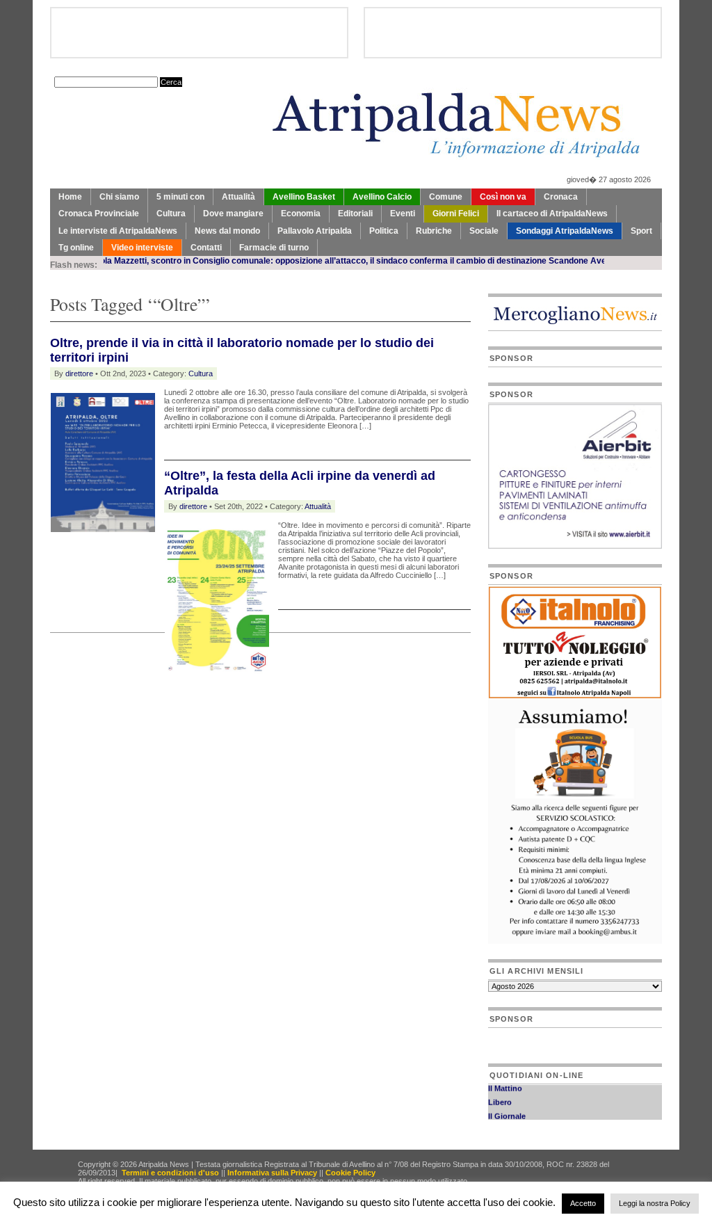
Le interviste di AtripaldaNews (117, 231)
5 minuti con (180, 197)
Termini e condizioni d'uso (170, 1172)
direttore (79, 373)
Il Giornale (507, 1111)
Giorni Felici (455, 213)
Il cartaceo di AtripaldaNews (552, 213)
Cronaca (561, 197)
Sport (641, 231)
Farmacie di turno (274, 247)
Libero (500, 1097)
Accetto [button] (583, 1203)
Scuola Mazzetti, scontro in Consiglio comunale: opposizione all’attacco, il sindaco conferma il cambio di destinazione (293, 261)
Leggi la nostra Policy (654, 1203)
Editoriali (355, 213)
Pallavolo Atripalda (314, 231)
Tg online (76, 247)
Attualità (238, 197)
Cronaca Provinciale (98, 213)
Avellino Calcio (382, 197)
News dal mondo (227, 231)
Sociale (484, 231)
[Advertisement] (212, 704)
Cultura (171, 213)
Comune (445, 197)
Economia (301, 213)
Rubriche (434, 231)
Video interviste (142, 247)
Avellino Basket (304, 197)
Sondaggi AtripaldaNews (564, 231)
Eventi (402, 213)
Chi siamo (119, 197)
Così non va (503, 197)
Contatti (206, 247)
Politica (383, 231)
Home (70, 197)
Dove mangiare (233, 213)
